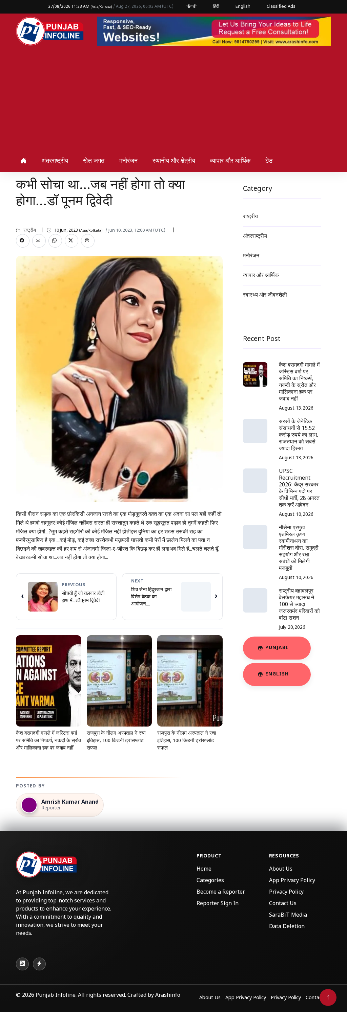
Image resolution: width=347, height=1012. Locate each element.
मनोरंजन (128, 161)
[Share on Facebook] (22, 241)
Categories (210, 880)
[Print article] (88, 241)
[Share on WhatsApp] (55, 241)
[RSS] (22, 964)
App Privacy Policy (292, 880)
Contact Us (283, 903)
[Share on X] (71, 241)
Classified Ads (281, 6)
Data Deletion (287, 926)
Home (204, 869)
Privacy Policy (286, 892)
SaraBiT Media (288, 915)
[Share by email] (39, 241)
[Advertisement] (173, 99)
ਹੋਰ (269, 161)
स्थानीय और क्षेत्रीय (173, 161)
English (243, 6)
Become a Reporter (221, 892)
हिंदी (216, 6)
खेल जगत (93, 161)
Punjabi (276, 648)
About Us (280, 869)
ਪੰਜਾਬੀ (191, 6)
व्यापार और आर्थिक (230, 161)
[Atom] (39, 964)
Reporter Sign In (218, 903)
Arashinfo (167, 995)
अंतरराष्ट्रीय (54, 161)
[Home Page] (50, 31)
